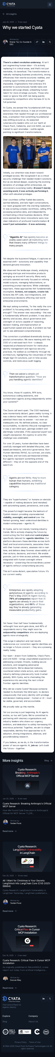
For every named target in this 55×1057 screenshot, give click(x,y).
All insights (11, 14)
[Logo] (9, 4)
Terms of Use (34, 1042)
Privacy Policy (21, 1042)
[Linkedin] (43, 998)
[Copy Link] (37, 41)
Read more (8, 831)
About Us (33, 1021)
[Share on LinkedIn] (43, 41)
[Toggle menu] (49, 4)
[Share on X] (49, 41)
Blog (46, 760)
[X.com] (49, 998)
